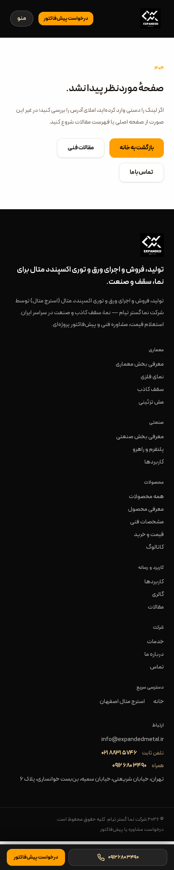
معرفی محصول (146, 509)
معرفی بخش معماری (140, 364)
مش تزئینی (151, 402)
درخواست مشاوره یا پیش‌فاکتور (132, 829)
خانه (158, 701)
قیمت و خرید (149, 534)
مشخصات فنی (147, 521)
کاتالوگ (155, 547)
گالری (158, 594)
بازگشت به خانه (137, 147)
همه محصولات (146, 496)
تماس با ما (141, 172)
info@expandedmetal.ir (132, 739)
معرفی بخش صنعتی (140, 436)
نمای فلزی (152, 376)
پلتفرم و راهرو (148, 449)
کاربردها (154, 462)
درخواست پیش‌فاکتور (66, 18)
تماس (157, 667)
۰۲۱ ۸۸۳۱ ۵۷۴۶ (119, 753)
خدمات (155, 641)
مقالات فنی (81, 147)
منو (21, 18)
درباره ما (154, 654)
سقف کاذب (150, 389)
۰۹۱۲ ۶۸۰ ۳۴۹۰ (129, 766)
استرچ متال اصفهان (122, 701)
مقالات (156, 607)
